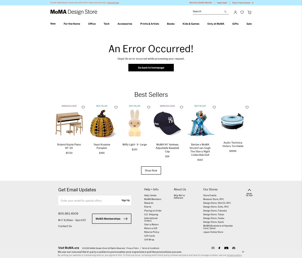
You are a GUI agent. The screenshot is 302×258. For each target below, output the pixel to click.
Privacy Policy (132, 248)
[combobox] (208, 12)
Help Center (150, 195)
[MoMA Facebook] (219, 249)
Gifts (235, 23)
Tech (106, 23)
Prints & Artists (149, 23)
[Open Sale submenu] (253, 23)
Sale (249, 23)
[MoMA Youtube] (226, 249)
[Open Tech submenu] (111, 23)
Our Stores (210, 189)
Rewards (148, 203)
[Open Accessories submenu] (133, 23)
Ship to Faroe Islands (241, 3)
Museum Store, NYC (213, 199)
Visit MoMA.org (68, 248)
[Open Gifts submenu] (240, 23)
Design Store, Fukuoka (215, 210)
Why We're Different (179, 196)
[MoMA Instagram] (213, 249)
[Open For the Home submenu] (81, 23)
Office (92, 23)
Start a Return (151, 224)
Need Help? (222, 3)
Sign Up (126, 200)
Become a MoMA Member (201, 3)
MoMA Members (152, 199)
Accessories (124, 23)
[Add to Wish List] (83, 107)
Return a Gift (150, 228)
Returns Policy (151, 232)
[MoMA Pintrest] (233, 249)
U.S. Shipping (151, 214)
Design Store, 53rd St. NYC (217, 203)
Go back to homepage (151, 67)
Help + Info (151, 189)
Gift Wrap (149, 239)
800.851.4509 (68, 213)
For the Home (72, 23)
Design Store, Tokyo (213, 214)
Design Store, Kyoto (213, 222)
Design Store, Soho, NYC (216, 206)
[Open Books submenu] (176, 23)
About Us (180, 189)
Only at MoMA (215, 23)
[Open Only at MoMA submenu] (226, 23)
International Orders (151, 219)
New (53, 23)
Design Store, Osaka (213, 218)
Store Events (209, 195)
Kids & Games (191, 23)
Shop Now (151, 170)
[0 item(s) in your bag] (249, 12)
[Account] (235, 12)
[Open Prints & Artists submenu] (160, 23)
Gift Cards (149, 235)
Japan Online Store (213, 232)
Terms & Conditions (150, 248)
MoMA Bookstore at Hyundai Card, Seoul (218, 227)
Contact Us (65, 226)
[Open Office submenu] (97, 23)
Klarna (147, 206)
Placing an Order (153, 210)
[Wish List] (242, 12)
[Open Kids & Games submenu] (201, 23)
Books (171, 23)
